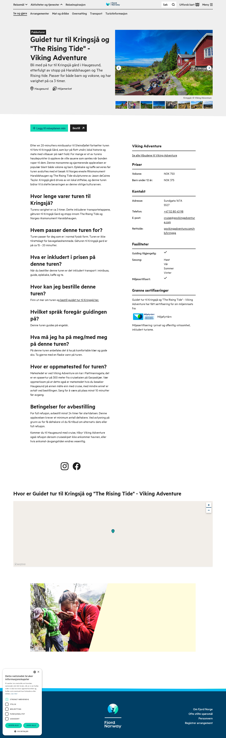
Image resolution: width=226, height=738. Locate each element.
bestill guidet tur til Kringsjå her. (79, 300)
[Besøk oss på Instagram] (65, 466)
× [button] (38, 672)
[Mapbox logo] (20, 564)
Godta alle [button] (14, 725)
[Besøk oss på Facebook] (77, 466)
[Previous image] (118, 68)
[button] (22, 731)
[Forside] (113, 716)
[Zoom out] (208, 510)
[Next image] (209, 68)
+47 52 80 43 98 (173, 211)
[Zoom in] (208, 505)
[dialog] (22, 702)
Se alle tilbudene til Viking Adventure (154, 155)
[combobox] (34, 672)
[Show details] (113, 531)
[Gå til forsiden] (113, 4)
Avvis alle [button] (31, 725)
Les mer (14, 694)
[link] (203, 709)
